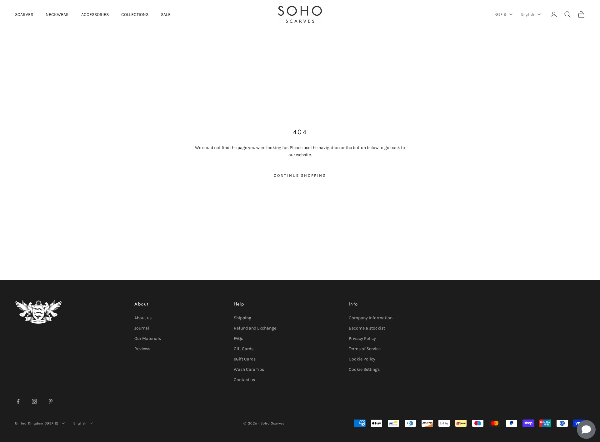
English (527, 14)
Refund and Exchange (255, 328)
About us (143, 317)
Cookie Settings (364, 369)
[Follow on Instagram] (34, 401)
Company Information (370, 317)
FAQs (238, 338)
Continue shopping (300, 175)
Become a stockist (367, 328)
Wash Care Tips (249, 369)
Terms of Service (365, 348)
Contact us (244, 379)
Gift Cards (243, 348)
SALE (166, 14)
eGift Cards (245, 359)
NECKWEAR (57, 14)
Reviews (142, 348)
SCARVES (24, 14)
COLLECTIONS (134, 14)
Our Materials (147, 338)
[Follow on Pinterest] (51, 401)
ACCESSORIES (95, 14)
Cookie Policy (362, 359)
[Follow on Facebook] (18, 401)
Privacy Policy (362, 338)
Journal (141, 328)
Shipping (242, 317)
